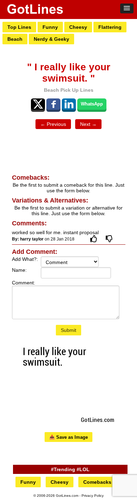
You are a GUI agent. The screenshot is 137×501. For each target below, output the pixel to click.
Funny (50, 27)
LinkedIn (69, 104)
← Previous (53, 124)
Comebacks (97, 482)
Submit (68, 330)
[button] (126, 8)
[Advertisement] (68, 151)
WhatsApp (92, 104)
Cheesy (78, 27)
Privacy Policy (92, 495)
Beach (14, 39)
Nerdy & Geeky (51, 39)
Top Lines (19, 27)
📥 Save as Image (68, 437)
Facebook (53, 104)
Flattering (110, 27)
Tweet (38, 104)
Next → (88, 124)
